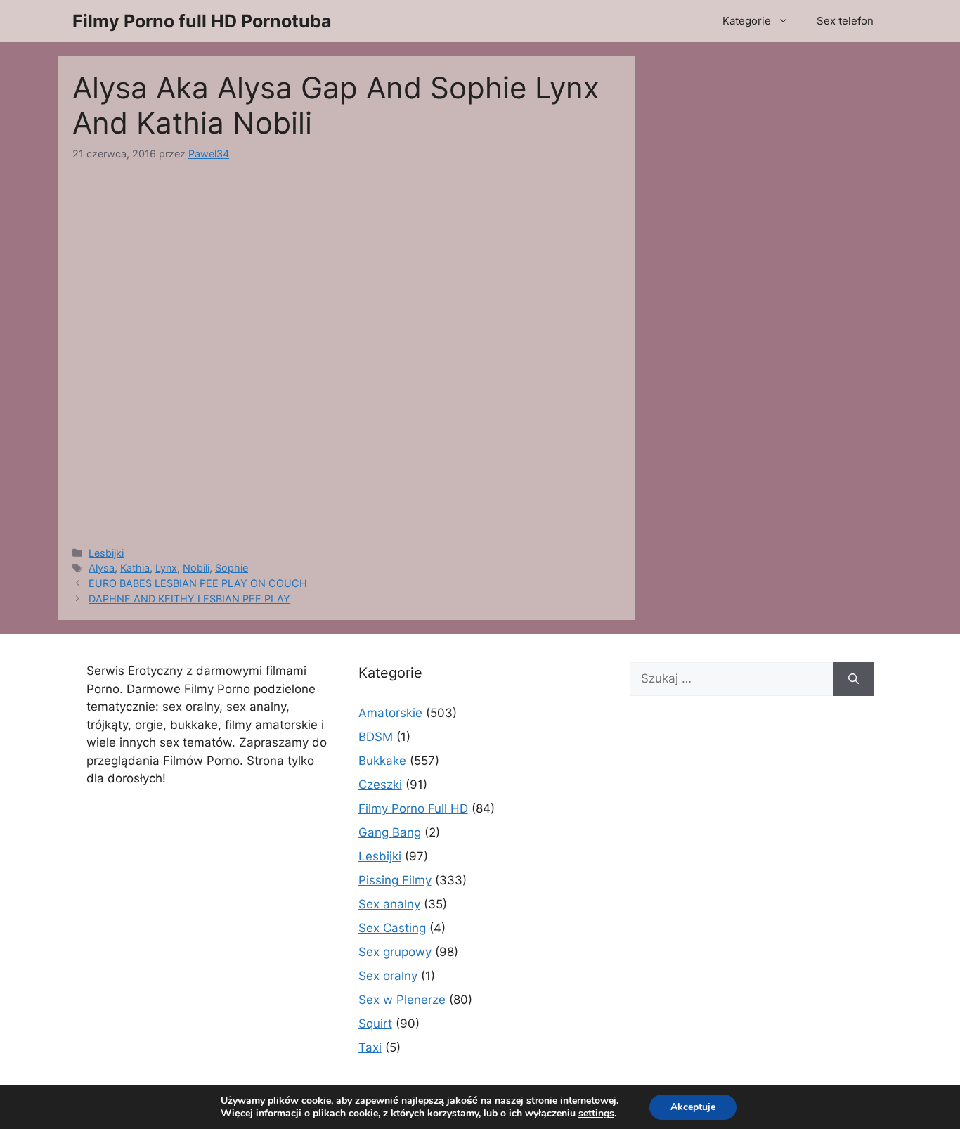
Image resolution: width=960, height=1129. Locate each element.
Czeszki (380, 785)
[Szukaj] (853, 679)
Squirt (375, 1024)
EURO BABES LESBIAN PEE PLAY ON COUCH (198, 583)
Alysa (102, 568)
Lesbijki (106, 553)
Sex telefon (845, 20)
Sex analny (389, 904)
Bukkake (382, 761)
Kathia (135, 568)
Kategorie (746, 20)
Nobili (196, 568)
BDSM (375, 737)
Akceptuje (692, 1107)
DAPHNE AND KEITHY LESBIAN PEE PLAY (189, 599)
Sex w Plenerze (402, 1000)
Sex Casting (392, 928)
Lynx (166, 568)
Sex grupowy (395, 952)
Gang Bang (389, 832)
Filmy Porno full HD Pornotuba (202, 21)
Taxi (370, 1047)
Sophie (231, 568)
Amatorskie (390, 713)
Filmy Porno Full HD (413, 808)
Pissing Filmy (395, 880)
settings (596, 1113)
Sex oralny (387, 976)
